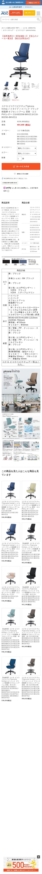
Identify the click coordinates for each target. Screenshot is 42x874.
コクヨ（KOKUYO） (30, 28)
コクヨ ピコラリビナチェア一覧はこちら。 (21, 363)
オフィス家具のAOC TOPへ (11, 28)
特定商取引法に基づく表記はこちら (16, 178)
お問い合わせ (28, 13)
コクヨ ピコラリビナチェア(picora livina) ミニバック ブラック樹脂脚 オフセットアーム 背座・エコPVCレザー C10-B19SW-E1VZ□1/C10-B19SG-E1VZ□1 (11, 592)
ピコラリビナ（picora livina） (26, 30)
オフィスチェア (8, 30)
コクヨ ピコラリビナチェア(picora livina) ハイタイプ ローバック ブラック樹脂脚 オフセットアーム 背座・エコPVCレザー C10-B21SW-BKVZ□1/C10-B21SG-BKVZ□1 (11, 508)
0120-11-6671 (15, 13)
